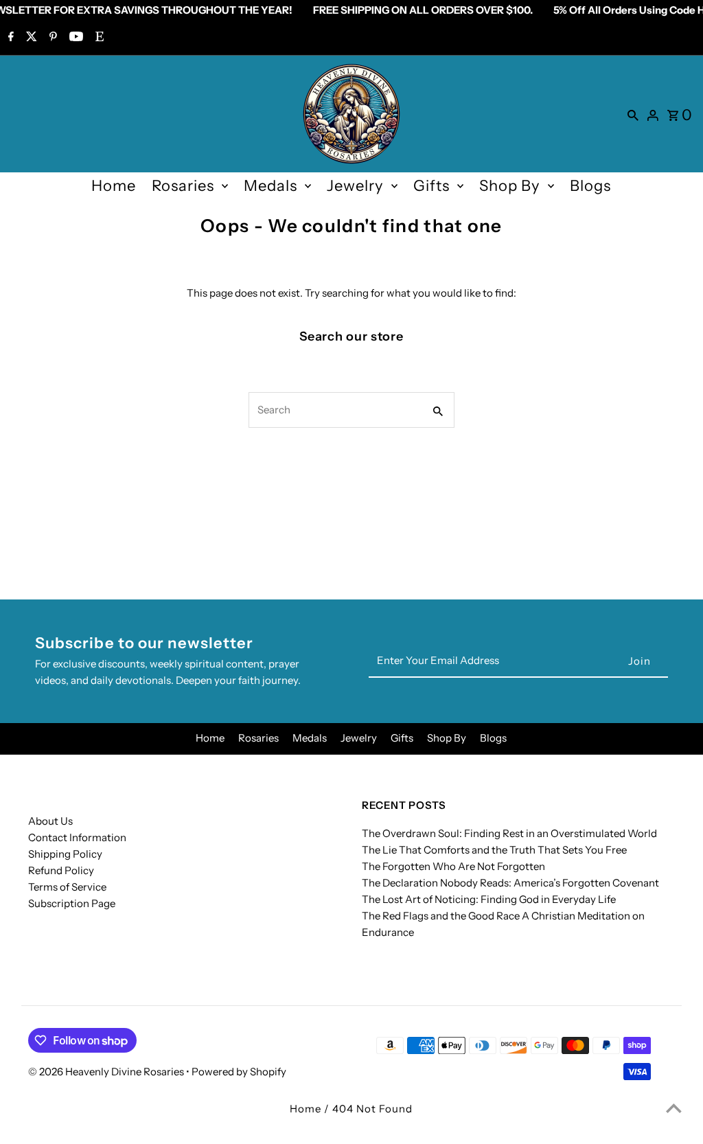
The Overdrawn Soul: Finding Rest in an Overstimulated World (509, 833)
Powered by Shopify (239, 1071)
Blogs (590, 185)
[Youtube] (74, 38)
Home (113, 185)
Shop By (509, 185)
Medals (270, 185)
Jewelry (355, 185)
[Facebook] (9, 38)
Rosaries (183, 185)
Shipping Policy (65, 853)
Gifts (431, 185)
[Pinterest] (51, 38)
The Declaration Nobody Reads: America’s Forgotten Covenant (510, 882)
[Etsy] (98, 38)
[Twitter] (30, 38)
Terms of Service (67, 886)
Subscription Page (71, 903)
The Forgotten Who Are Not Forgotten (453, 866)
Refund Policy (61, 870)
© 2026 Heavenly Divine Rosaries (107, 1071)
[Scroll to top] (673, 1107)
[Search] (633, 114)
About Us (50, 820)
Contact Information (77, 837)
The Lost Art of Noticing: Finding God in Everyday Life (489, 899)
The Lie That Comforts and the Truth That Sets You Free (494, 849)
